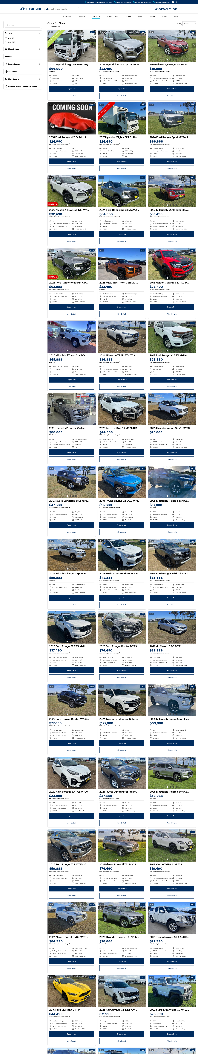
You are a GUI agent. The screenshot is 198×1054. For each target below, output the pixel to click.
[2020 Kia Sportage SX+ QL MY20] (72, 773)
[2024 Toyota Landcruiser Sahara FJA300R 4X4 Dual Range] (122, 700)
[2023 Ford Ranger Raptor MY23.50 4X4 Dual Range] (122, 627)
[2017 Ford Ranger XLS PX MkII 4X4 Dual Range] (172, 337)
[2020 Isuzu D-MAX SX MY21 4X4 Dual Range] (122, 409)
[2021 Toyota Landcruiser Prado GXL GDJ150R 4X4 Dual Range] (122, 773)
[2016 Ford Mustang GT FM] (72, 991)
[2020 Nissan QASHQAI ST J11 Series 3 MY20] (172, 46)
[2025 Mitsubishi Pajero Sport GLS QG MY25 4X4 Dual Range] (172, 482)
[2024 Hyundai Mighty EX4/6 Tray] (72, 46)
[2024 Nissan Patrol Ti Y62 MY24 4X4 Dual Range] (72, 918)
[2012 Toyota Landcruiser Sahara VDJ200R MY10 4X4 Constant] (72, 482)
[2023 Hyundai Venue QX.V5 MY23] (122, 46)
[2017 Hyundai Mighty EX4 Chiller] (122, 118)
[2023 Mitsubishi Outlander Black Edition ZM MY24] (172, 191)
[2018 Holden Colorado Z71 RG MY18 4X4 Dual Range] (172, 264)
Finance (128, 16)
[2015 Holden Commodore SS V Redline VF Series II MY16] (122, 555)
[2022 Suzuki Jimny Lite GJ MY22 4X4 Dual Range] (172, 991)
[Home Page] (30, 9)
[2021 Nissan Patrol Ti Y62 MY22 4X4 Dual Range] (122, 845)
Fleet (140, 16)
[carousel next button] (93, 45)
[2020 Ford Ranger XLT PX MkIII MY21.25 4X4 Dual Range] (72, 627)
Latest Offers (112, 16)
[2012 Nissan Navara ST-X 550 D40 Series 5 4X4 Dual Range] (172, 918)
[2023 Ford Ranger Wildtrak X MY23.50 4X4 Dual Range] (72, 264)
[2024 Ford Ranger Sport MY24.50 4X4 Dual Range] (172, 118)
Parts (164, 16)
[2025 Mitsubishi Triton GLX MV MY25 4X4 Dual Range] (72, 337)
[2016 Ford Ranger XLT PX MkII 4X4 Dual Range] (72, 118)
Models (82, 16)
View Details (71, 96)
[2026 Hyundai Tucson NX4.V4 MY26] (122, 918)
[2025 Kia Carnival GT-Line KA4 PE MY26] (122, 991)
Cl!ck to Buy (67, 16)
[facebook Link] (176, 2)
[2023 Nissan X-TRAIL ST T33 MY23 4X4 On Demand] (72, 191)
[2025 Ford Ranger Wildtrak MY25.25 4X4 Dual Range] (172, 555)
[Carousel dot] (67, 60)
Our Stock (96, 16)
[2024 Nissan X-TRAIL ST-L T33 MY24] (122, 337)
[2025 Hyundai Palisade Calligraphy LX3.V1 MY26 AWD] (72, 409)
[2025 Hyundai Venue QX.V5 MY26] (172, 409)
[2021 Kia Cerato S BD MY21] (172, 627)
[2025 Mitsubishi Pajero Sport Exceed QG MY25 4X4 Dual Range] (72, 555)
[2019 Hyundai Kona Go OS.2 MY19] (122, 482)
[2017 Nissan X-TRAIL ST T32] (172, 845)
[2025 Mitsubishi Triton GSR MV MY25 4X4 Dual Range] (122, 264)
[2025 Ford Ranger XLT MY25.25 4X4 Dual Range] (72, 845)
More (176, 16)
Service (152, 16)
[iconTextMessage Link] (173, 2)
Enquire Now (71, 89)
